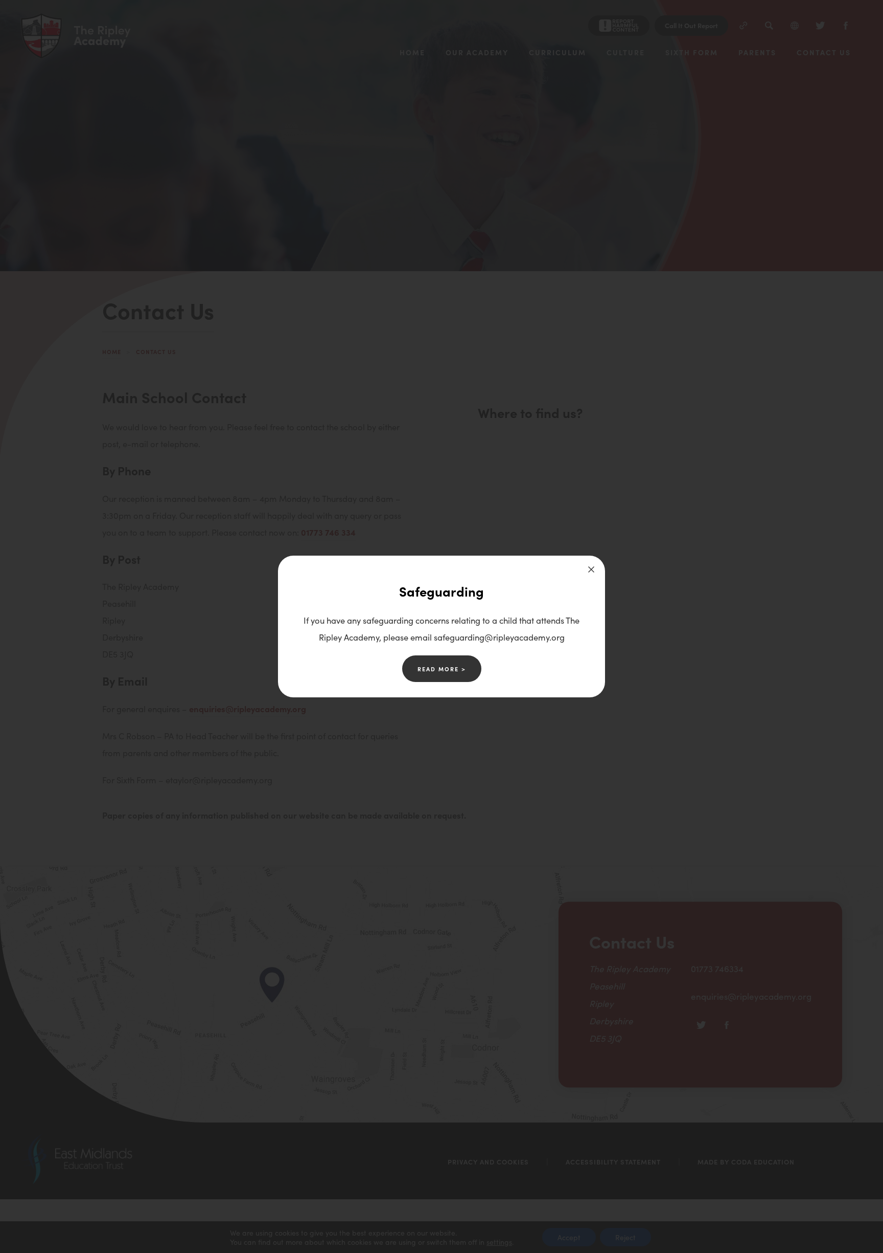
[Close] (591, 569)
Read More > (441, 669)
